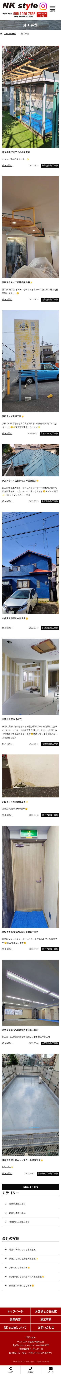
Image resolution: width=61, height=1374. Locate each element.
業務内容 (15, 1319)
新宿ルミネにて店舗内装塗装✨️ (23, 1258)
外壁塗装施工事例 (50, 501)
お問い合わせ (46, 1327)
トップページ (10, 33)
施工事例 (45, 1319)
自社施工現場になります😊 (21, 1285)
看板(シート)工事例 (49, 433)
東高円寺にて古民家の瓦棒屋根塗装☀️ (26, 1276)
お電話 (30, 1372)
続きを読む (7, 165)
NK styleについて (15, 1327)
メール (51, 1372)
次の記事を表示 (30, 1187)
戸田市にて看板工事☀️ (19, 1267)
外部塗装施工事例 (50, 165)
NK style (30, 1337)
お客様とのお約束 (46, 1311)
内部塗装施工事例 (50, 299)
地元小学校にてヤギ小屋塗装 (22, 1249)
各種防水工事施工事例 (48, 1173)
